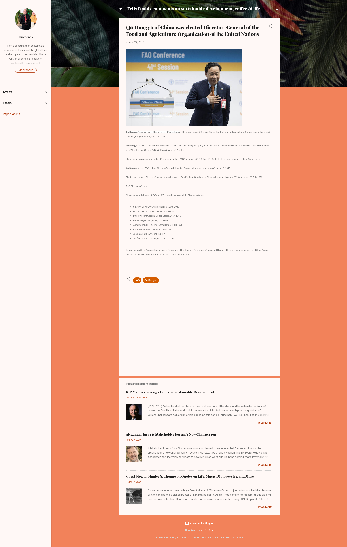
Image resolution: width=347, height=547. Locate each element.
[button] (270, 26)
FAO (137, 280)
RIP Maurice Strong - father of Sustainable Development (170, 392)
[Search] (277, 9)
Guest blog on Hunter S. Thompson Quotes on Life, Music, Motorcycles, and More (190, 476)
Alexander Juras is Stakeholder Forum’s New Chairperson (171, 434)
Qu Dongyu (150, 280)
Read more (265, 423)
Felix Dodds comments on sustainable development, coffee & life (193, 9)
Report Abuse (11, 114)
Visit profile (26, 70)
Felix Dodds (26, 37)
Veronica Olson (207, 530)
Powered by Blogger (201, 523)
